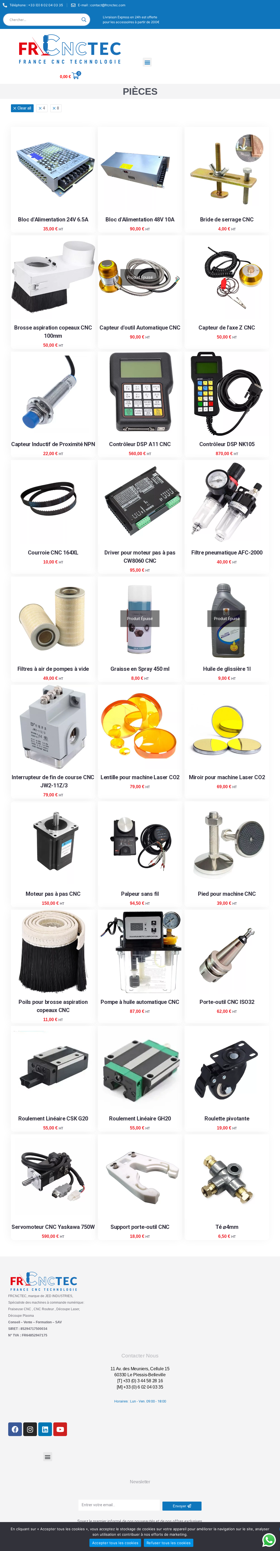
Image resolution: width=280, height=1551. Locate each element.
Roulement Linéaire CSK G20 (53, 1118)
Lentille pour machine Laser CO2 (140, 777)
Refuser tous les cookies (169, 1543)
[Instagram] (30, 1429)
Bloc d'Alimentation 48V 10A (140, 219)
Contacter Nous (140, 1356)
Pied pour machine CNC (227, 894)
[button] (147, 62)
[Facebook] (15, 1429)
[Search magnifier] (84, 19)
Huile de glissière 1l (227, 669)
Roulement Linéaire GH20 (140, 1118)
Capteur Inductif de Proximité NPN (53, 444)
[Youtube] (60, 1429)
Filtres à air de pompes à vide (53, 669)
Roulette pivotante (227, 1118)
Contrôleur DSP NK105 (227, 444)
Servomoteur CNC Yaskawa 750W (53, 1227)
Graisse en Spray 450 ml (139, 669)
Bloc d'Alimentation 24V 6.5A (53, 219)
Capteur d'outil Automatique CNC (140, 327)
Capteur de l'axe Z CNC (227, 327)
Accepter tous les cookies (115, 1543)
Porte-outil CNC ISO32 (227, 1002)
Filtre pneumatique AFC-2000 (226, 552)
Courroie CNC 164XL (53, 552)
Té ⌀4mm (226, 1227)
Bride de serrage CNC (227, 219)
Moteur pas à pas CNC (53, 894)
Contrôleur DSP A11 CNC (140, 444)
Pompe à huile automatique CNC (140, 1002)
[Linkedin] (45, 1429)
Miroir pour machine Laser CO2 (227, 777)
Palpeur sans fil (140, 894)
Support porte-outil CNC (140, 1227)
